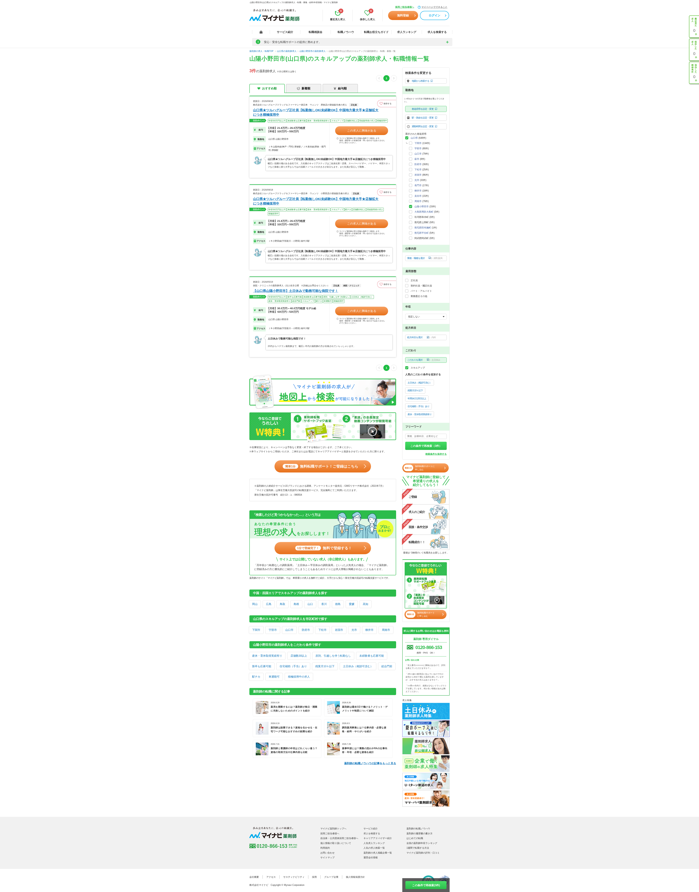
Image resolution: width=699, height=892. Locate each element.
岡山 (255, 604)
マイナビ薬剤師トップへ (333, 828)
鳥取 (282, 604)
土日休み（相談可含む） (358, 666)
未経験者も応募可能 (371, 655)
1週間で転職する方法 (417, 847)
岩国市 (339, 629)
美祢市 (418, 196)
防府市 (306, 629)
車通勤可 (274, 676)
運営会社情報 (371, 857)
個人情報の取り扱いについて (335, 843)
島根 (296, 604)
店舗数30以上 (299, 655)
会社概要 (254, 877)
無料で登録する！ (324, 548)
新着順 (306, 88)
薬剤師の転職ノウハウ (418, 828)
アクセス (271, 877)
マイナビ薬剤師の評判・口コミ (423, 852)
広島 (268, 604)
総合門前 (386, 666)
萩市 (416, 159)
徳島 (338, 604)
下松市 (322, 629)
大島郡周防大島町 (423, 211)
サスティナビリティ (294, 877)
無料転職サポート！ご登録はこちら (321, 466)
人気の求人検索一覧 (374, 847)
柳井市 (369, 629)
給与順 (342, 88)
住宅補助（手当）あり (293, 666)
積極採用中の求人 (299, 676)
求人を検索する (437, 31)
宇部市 (273, 629)
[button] (386, 103)
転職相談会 (315, 31)
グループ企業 (331, 877)
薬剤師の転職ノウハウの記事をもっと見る (370, 763)
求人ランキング (406, 31)
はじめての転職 (414, 838)
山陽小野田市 (421, 206)
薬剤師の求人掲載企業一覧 (378, 852)
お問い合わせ (327, 852)
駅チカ (256, 676)
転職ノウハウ (346, 31)
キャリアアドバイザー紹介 (378, 838)
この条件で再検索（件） (426, 445)
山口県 (414, 138)
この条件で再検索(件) (426, 885)
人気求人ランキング (374, 843)
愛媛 (351, 604)
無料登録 (403, 15)
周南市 (386, 629)
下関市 (256, 629)
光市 (354, 629)
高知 (365, 604)
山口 (310, 604)
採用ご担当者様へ (404, 7)
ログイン (434, 15)
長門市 (418, 185)
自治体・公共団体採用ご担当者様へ (339, 838)
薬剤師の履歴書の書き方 (419, 833)
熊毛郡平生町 (421, 233)
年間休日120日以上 (417, 398)
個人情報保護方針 (355, 877)
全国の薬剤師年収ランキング (421, 843)
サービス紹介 (285, 31)
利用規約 (325, 847)
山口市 (289, 629)
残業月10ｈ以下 (325, 666)
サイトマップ (327, 857)
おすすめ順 (269, 88)
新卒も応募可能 (261, 666)
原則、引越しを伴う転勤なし (333, 655)
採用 (314, 877)
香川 (324, 604)
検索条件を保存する (436, 454)
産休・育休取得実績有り (267, 655)
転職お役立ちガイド (376, 31)
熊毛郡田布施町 (422, 227)
